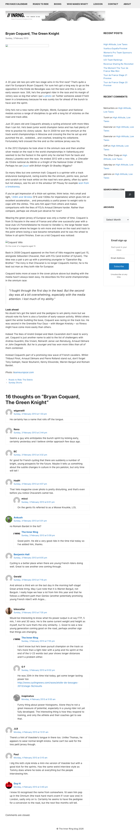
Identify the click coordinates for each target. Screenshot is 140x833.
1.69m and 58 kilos (21, 197)
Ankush (18, 517)
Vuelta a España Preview (115, 48)
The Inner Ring (29, 532)
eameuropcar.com (24, 372)
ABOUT (127, 4)
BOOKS (57, 4)
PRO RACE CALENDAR (16, 4)
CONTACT (113, 4)
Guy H (17, 783)
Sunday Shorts (15, 382)
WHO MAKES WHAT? (77, 4)
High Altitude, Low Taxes (115, 44)
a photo (47, 96)
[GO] (130, 194)
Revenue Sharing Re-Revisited (118, 64)
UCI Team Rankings (112, 60)
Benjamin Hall (22, 554)
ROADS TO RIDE (41, 4)
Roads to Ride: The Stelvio (21, 379)
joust (26, 165)
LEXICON (98, 4)
